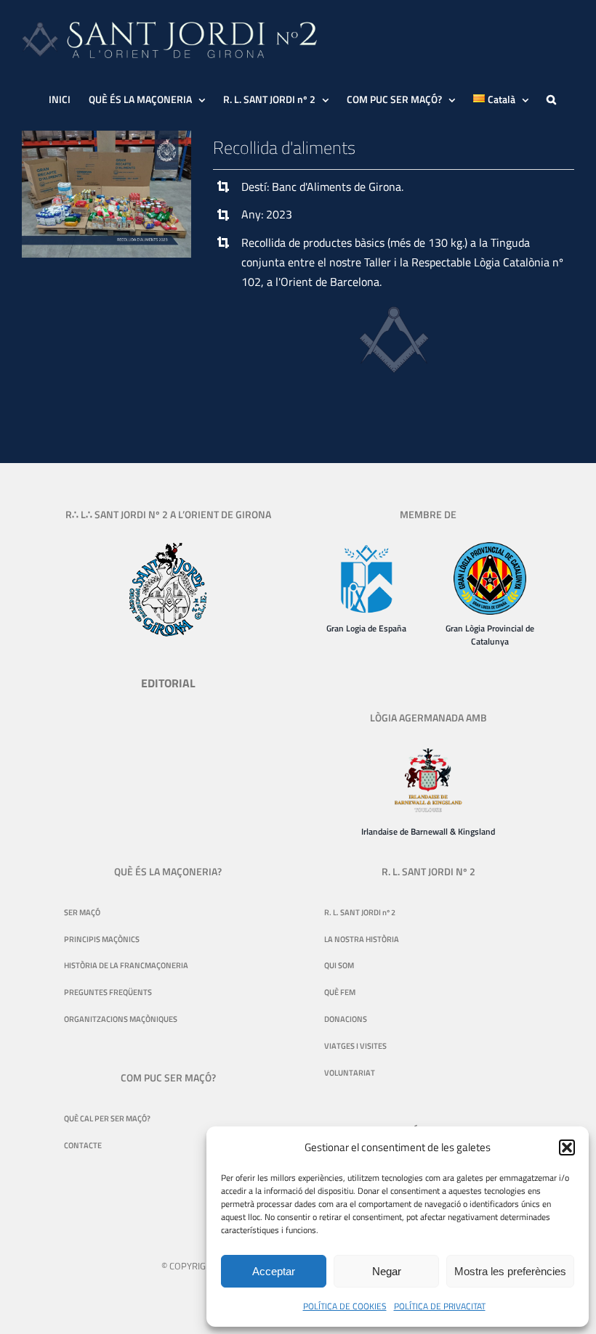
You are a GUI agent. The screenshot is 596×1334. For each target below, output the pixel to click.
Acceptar (273, 1271)
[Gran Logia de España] (366, 548)
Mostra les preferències (510, 1271)
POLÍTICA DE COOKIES (345, 1306)
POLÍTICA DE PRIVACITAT (440, 1306)
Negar (386, 1271)
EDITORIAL (168, 683)
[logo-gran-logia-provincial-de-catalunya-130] (490, 548)
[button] (567, 1147)
